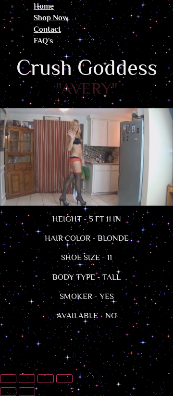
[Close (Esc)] (64, 378)
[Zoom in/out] (8, 378)
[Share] (45, 378)
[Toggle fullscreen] (27, 378)
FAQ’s (43, 41)
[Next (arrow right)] (27, 391)
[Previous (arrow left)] (8, 391)
